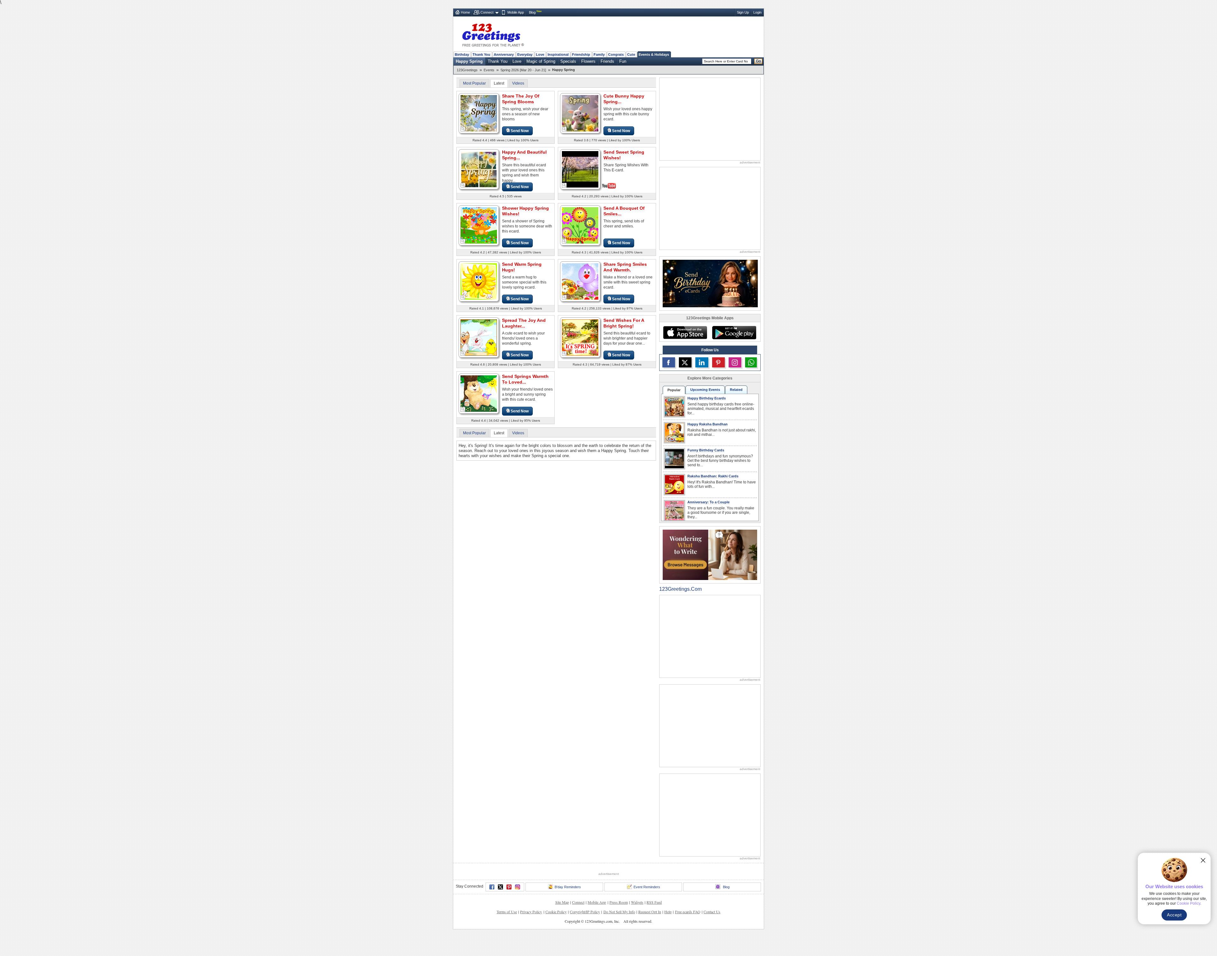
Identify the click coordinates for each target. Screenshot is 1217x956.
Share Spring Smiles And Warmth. (625, 267)
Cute (631, 54)
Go (758, 61)
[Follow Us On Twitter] (685, 362)
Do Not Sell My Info (619, 911)
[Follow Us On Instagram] (735, 362)
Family (599, 54)
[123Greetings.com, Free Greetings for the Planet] (492, 34)
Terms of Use (507, 911)
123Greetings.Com (680, 589)
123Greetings (467, 70)
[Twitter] (500, 886)
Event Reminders (647, 887)
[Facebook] (491, 886)
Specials (568, 61)
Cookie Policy (556, 911)
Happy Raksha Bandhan (707, 424)
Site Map (562, 902)
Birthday (462, 54)
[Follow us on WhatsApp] (751, 362)
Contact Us (712, 911)
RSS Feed (654, 902)
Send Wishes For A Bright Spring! (623, 323)
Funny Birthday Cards (705, 450)
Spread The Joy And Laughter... (524, 323)
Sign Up (743, 12)
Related (736, 390)
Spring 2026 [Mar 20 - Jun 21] (523, 70)
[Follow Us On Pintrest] (718, 362)
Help (668, 911)
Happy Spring (469, 61)
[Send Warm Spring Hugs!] (478, 281)
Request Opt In (649, 911)
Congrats (616, 54)
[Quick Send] (463, 129)
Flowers (588, 61)
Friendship (581, 54)
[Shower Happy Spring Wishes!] (478, 225)
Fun (622, 61)
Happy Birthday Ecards (706, 398)
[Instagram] (517, 886)
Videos (518, 83)
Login (757, 12)
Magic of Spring (540, 61)
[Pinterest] (509, 886)
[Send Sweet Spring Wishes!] (580, 168)
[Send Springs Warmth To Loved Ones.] (478, 393)
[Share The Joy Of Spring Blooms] (478, 113)
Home (465, 12)
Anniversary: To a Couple (708, 502)
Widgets (637, 902)
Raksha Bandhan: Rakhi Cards (712, 476)
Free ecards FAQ (687, 911)
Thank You (481, 54)
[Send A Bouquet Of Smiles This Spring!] (580, 225)
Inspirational (558, 54)
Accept (1174, 914)
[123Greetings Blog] (710, 554)
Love (540, 54)
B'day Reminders (568, 887)
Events (489, 70)
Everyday (524, 54)
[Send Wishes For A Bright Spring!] (580, 337)
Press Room (618, 902)
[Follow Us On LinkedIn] (701, 362)
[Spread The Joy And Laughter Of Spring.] (478, 337)
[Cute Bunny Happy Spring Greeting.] (580, 113)
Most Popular (474, 83)
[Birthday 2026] (710, 283)
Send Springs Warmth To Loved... (525, 379)
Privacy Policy (531, 911)
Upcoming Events (705, 390)
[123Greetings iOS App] (685, 332)
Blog (532, 12)
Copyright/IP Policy (585, 911)
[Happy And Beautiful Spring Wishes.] (478, 169)
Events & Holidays (654, 54)
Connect (486, 12)
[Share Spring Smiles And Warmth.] (580, 281)
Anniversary (504, 54)
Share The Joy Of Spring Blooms (520, 98)
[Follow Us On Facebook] (668, 362)
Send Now (520, 131)
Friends (607, 61)
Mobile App (515, 12)
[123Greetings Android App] (734, 332)
